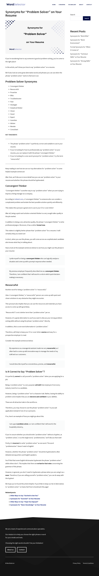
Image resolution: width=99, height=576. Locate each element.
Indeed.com (19, 199)
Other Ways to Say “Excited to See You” (24, 496)
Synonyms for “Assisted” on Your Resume (25, 499)
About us (10, 550)
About (81, 4)
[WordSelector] (15, 4)
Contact (89, 4)
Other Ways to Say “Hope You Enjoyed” (24, 502)
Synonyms (62, 4)
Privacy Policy (77, 563)
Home (54, 4)
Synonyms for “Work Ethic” (79, 36)
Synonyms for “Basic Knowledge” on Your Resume (28, 505)
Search (72, 15)
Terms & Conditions (88, 563)
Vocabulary (72, 4)
